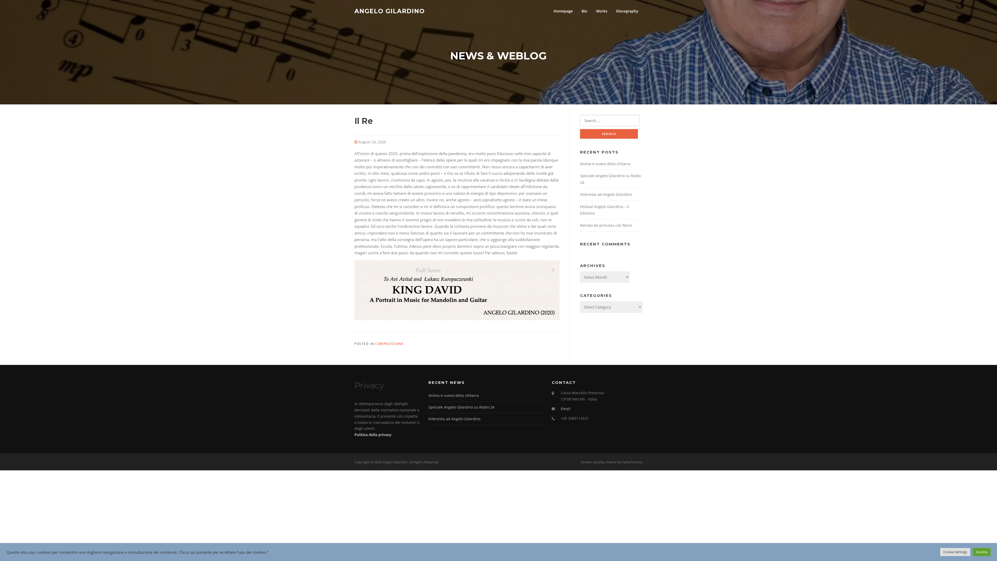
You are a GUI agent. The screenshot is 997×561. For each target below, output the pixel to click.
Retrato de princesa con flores (606, 225)
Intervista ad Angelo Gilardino (606, 194)
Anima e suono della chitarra (605, 163)
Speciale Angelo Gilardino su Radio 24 (461, 407)
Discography (627, 11)
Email (565, 408)
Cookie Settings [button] (955, 552)
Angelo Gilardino (389, 11)
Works (601, 11)
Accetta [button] (981, 552)
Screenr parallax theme (598, 462)
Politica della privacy (372, 434)
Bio (584, 11)
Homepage (563, 11)
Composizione (389, 344)
